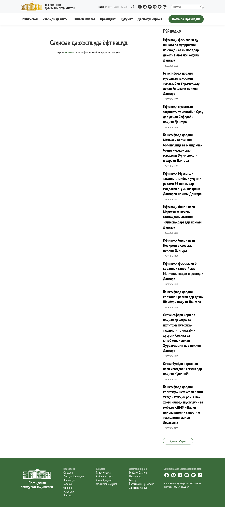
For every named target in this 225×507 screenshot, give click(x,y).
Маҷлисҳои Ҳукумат (106, 484)
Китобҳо (67, 484)
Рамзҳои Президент (73, 476)
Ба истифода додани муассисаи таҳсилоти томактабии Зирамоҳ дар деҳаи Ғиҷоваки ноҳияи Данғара (181, 83)
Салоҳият (68, 472)
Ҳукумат (126, 19)
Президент (107, 19)
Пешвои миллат (83, 19)
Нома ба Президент (186, 19)
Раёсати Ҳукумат (104, 476)
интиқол (69, 52)
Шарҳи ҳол (69, 480)
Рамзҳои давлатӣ (55, 19)
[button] (49, 6)
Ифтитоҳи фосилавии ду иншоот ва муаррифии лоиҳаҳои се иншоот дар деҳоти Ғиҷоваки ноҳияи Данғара (181, 50)
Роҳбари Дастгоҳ (138, 472)
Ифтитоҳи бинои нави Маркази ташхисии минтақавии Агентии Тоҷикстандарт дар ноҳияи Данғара (182, 217)
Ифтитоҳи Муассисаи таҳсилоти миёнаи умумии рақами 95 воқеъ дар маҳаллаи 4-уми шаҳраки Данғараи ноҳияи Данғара (182, 183)
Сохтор (132, 480)
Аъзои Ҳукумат (104, 480)
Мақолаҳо (68, 491)
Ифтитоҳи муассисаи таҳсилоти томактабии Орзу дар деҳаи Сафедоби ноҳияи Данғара (183, 114)
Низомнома (135, 476)
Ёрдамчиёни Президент (141, 484)
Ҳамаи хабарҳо (178, 441)
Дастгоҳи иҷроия (150, 19)
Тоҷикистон (29, 19)
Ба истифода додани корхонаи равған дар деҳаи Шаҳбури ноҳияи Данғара (183, 296)
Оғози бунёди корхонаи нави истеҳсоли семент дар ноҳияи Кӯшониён (182, 368)
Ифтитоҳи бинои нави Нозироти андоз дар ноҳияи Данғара (179, 245)
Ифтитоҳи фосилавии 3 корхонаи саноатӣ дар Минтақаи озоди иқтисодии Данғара (183, 271)
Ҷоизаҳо (67, 495)
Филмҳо (67, 488)
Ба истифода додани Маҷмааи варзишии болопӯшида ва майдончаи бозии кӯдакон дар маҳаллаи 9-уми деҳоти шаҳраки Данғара (182, 147)
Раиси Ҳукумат (104, 472)
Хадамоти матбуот (138, 488)
